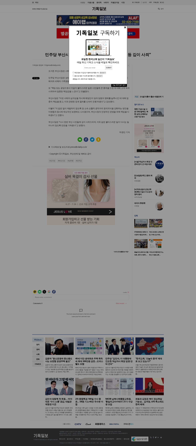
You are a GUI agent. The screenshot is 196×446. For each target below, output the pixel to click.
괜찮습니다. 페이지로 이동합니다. (84, 79)
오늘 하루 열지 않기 (119, 85)
